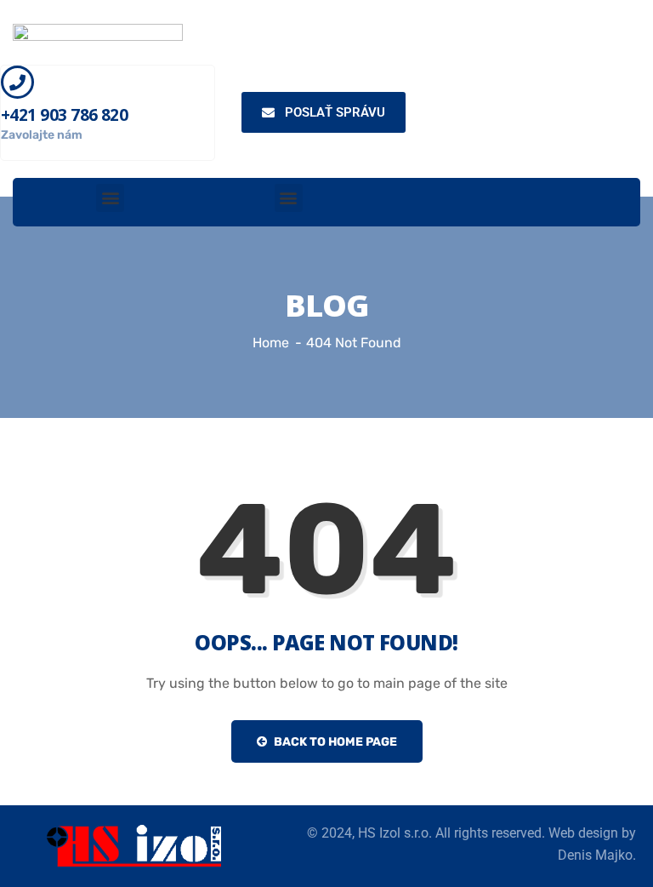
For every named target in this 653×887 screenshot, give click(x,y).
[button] (110, 198)
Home (271, 343)
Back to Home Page (334, 742)
